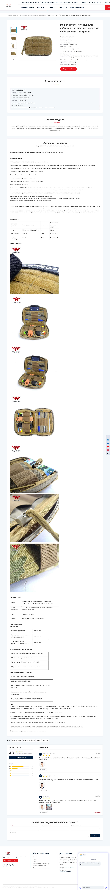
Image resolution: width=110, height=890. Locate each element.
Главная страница (27, 7)
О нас (52, 7)
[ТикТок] (108, 453)
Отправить (95, 835)
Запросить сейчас (10, 861)
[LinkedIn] (108, 443)
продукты (41, 7)
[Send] (106, 887)
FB (3, 865)
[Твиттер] (108, 440)
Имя (11, 825)
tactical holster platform (42, 740)
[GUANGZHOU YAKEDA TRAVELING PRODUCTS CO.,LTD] (9, 5)
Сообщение (13, 832)
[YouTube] (108, 446)
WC (13, 865)
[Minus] (106, 855)
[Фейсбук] (108, 436)
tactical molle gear (16, 740)
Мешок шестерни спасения (40, 867)
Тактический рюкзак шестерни (41, 863)
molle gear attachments (29, 740)
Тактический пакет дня (39, 865)
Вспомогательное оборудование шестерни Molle (32, 15)
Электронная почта (46, 825)
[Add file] (80, 887)
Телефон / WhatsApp (76, 825)
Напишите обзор (21, 757)
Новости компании (77, 7)
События (62, 7)
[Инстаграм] (108, 450)
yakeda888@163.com (65, 871)
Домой (9, 15)
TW (10, 865)
